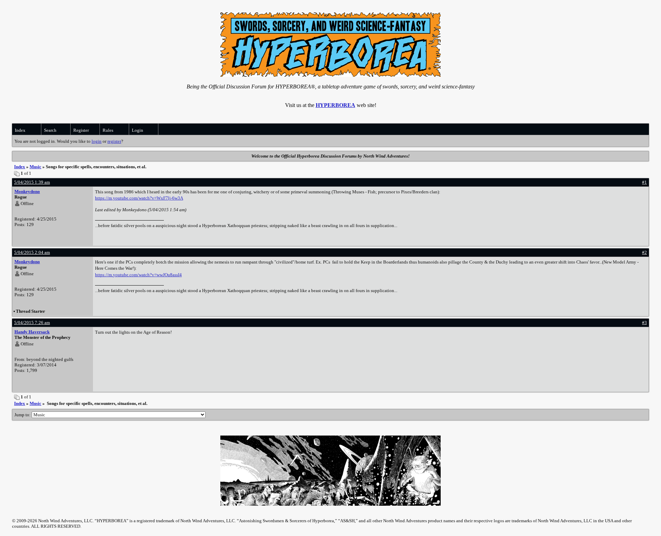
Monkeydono (27, 191)
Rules (108, 130)
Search (50, 130)
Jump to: (23, 414)
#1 (644, 182)
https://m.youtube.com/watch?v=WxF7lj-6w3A (139, 198)
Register (81, 130)
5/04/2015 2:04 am (32, 252)
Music (35, 166)
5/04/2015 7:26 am (32, 322)
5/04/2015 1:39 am (32, 182)
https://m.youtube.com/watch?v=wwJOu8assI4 (138, 274)
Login (137, 130)
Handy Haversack (32, 331)
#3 (644, 322)
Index (20, 130)
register (114, 141)
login (97, 141)
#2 (644, 252)
